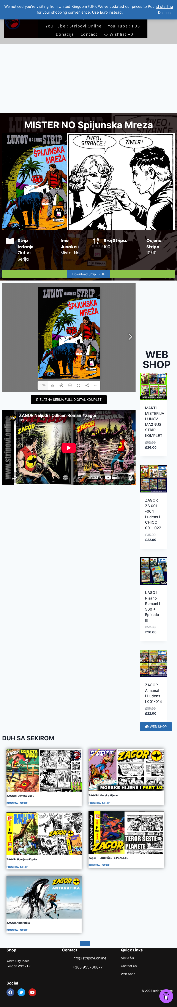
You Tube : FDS (124, 26)
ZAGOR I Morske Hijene (103, 795)
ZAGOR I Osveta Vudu (20, 795)
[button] (153, 444)
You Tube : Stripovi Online (73, 26)
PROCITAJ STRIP (17, 803)
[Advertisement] (88, 78)
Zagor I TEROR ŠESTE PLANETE (108, 857)
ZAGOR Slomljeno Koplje (21, 859)
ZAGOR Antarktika (18, 922)
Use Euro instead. (107, 12)
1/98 (43, 385)
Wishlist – (121, 34)
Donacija (65, 34)
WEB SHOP (157, 359)
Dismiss (164, 12)
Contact (89, 34)
